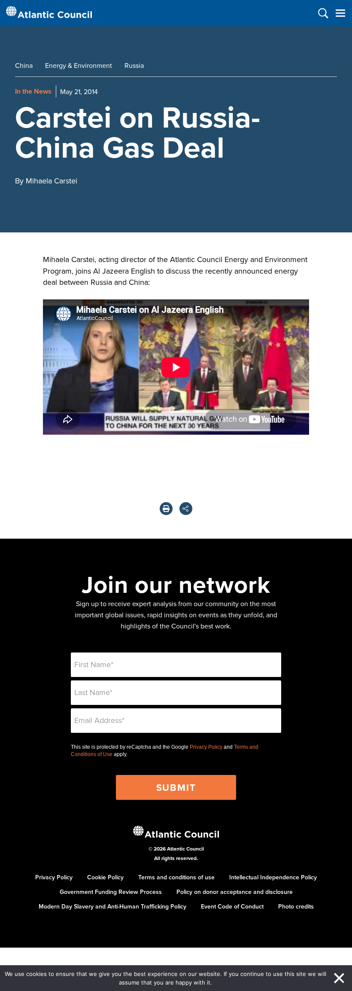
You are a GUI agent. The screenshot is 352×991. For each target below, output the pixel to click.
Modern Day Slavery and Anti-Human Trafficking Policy (112, 906)
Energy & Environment (78, 65)
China (24, 65)
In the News (33, 91)
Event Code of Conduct (232, 906)
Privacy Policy (206, 747)
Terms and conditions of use (176, 877)
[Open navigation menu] (340, 13)
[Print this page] (166, 508)
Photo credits (296, 906)
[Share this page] (185, 508)
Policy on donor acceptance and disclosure (234, 891)
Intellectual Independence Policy (273, 877)
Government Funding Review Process (111, 891)
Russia (134, 65)
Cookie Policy (105, 877)
